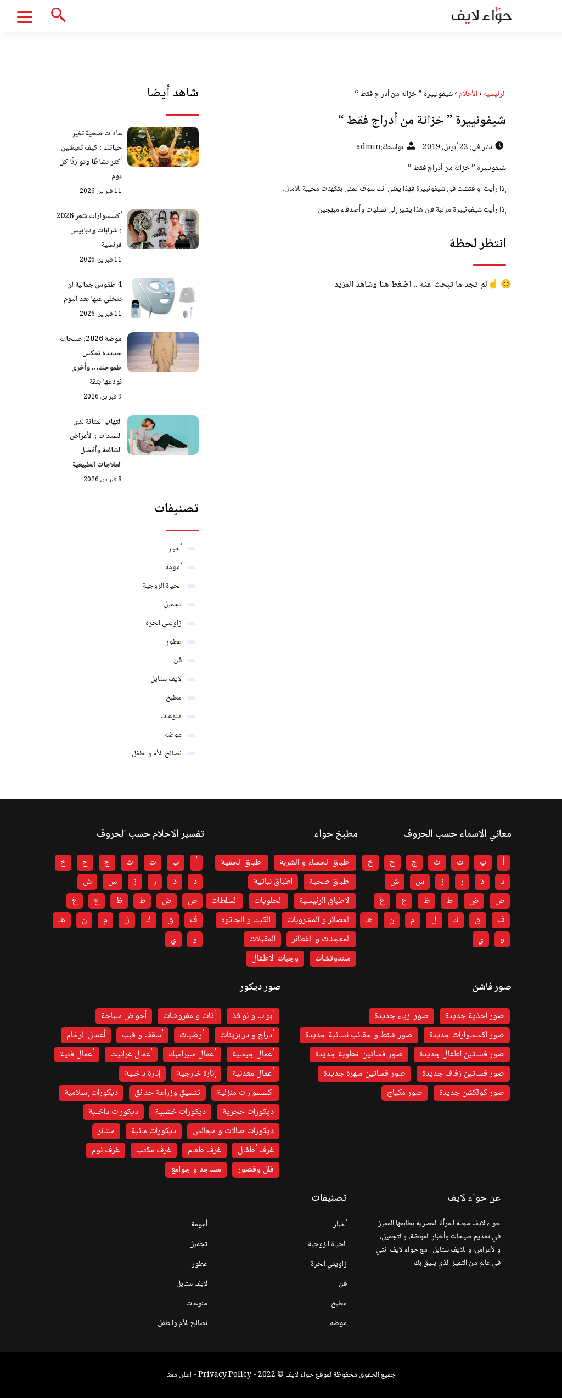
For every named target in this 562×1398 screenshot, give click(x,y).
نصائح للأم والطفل (157, 753)
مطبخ (174, 697)
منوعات (171, 716)
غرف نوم (106, 1150)
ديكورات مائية (153, 1131)
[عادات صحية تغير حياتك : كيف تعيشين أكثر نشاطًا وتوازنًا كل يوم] (163, 147)
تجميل (173, 604)
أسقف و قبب (142, 1035)
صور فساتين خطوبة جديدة (359, 1054)
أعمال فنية (77, 1054)
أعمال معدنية (253, 1073)
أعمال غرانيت (131, 1054)
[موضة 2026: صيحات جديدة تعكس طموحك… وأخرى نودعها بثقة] (163, 352)
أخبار (175, 548)
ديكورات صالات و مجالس (233, 1131)
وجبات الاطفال (275, 958)
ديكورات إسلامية (91, 1093)
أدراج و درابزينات (247, 1035)
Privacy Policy (224, 1375)
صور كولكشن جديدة (471, 1093)
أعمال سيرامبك (192, 1054)
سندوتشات (333, 958)
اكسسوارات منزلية (245, 1093)
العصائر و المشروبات (319, 920)
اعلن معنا (179, 1375)
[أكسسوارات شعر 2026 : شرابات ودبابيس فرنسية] (163, 229)
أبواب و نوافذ (253, 1016)
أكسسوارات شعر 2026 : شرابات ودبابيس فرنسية (89, 231)
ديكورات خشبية (180, 1112)
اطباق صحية (330, 881)
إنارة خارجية (196, 1073)
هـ (369, 920)
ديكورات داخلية (113, 1112)
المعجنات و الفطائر (321, 939)
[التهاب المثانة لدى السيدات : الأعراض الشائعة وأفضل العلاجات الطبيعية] (163, 435)
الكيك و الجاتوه (246, 920)
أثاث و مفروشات (189, 1016)
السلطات (224, 901)
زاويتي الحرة (163, 623)
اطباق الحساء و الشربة (315, 862)
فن (177, 660)
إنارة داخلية (142, 1073)
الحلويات (268, 901)
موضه (173, 735)
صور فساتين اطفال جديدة (461, 1054)
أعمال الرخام (85, 1035)
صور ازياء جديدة (401, 1016)
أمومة (173, 567)
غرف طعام (204, 1150)
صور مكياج (405, 1093)
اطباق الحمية (242, 862)
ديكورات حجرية (248, 1112)
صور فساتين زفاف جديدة (463, 1073)
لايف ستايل (166, 679)
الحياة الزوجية (162, 586)
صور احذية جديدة (474, 1016)
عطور (174, 642)
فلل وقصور (256, 1169)
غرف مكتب (153, 1150)
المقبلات (262, 939)
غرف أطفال (256, 1150)
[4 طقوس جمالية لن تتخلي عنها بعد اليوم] (163, 298)
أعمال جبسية (253, 1054)
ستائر (106, 1131)
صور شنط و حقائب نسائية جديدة (359, 1035)
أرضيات (191, 1035)
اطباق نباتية (273, 881)
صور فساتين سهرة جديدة (364, 1073)
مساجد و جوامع (196, 1169)
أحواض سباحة (124, 1016)
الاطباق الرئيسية (325, 901)
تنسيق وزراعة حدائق (167, 1093)
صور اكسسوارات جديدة (466, 1035)
